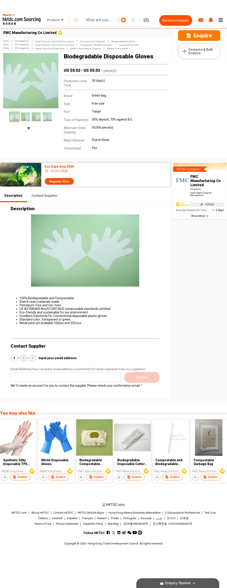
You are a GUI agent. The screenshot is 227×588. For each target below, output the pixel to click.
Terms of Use (42, 523)
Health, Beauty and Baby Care (49, 48)
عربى (159, 518)
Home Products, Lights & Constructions (54, 41)
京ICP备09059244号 (135, 523)
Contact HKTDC (63, 512)
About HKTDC (40, 512)
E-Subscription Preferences (182, 512)
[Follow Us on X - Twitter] (113, 533)
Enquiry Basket (177, 583)
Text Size (210, 512)
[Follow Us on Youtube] (135, 533)
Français (87, 518)
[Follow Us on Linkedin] (119, 533)
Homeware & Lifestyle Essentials (96, 45)
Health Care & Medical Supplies (85, 48)
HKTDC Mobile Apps (91, 512)
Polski (115, 518)
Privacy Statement (67, 523)
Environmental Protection (92, 41)
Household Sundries (129, 45)
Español (72, 518)
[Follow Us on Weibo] (124, 533)
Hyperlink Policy (93, 523)
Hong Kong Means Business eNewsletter (134, 512)
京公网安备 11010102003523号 (172, 523)
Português (129, 518)
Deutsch (57, 518)
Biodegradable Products (123, 41)
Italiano (102, 518)
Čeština (43, 518)
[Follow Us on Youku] (140, 533)
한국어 (171, 518)
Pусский (146, 518)
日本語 (184, 518)
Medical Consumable (117, 48)
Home (6, 41)
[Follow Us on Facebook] (108, 533)
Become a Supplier (175, 20)
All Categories (22, 41)
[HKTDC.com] (113, 505)
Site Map (113, 523)
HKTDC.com (19, 512)
